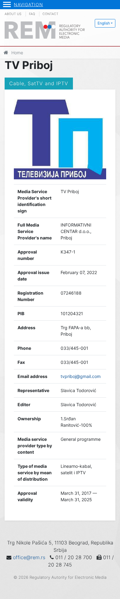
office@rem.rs (29, 557)
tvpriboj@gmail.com (81, 376)
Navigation (28, 4)
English (104, 23)
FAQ (32, 14)
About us (13, 14)
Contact (50, 14)
